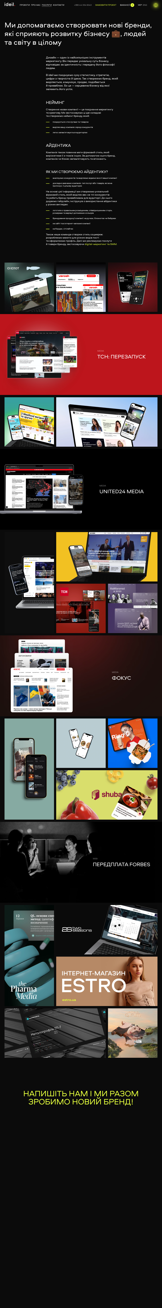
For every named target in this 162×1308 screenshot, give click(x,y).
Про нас (35, 5)
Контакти (58, 5)
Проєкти (25, 5)
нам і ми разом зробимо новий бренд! (81, 1097)
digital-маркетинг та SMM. (101, 244)
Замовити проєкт (105, 5)
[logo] (10, 4)
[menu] (156, 5)
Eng (145, 5)
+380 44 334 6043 (83, 5)
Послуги (47, 5)
